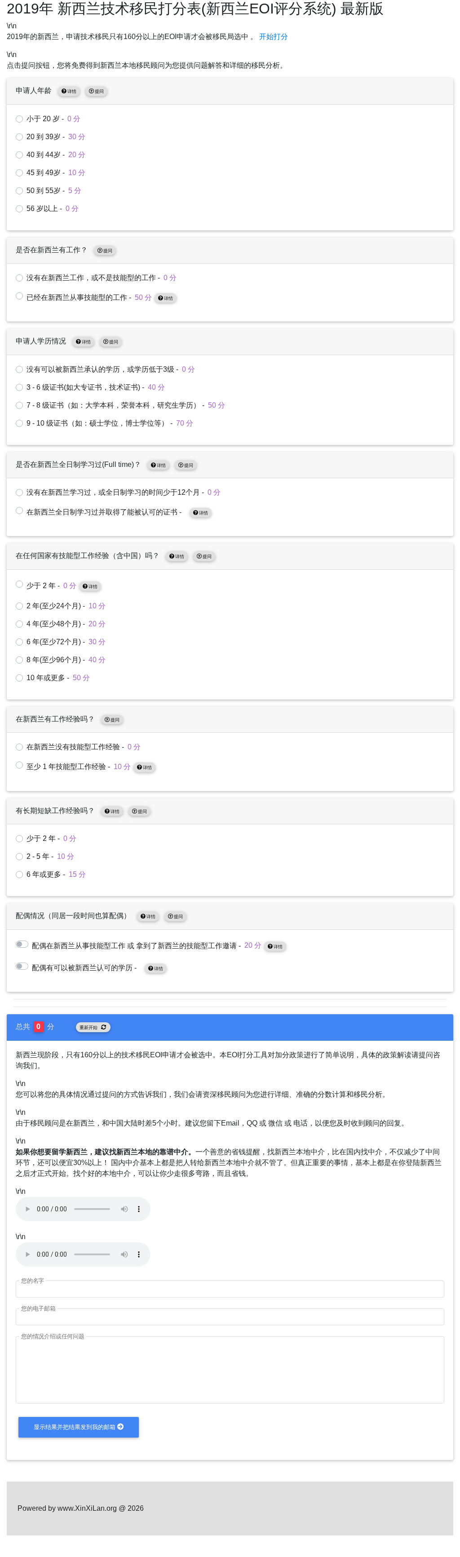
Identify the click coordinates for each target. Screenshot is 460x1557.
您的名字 (32, 1281)
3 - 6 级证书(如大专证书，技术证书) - (96, 387)
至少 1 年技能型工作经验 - (89, 766)
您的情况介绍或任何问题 (52, 1336)
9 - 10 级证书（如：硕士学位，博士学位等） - (110, 423)
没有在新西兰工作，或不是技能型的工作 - (102, 277)
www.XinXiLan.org (87, 1508)
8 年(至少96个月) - (66, 660)
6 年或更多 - (56, 874)
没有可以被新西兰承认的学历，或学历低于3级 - (111, 369)
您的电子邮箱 (38, 1309)
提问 (99, 91)
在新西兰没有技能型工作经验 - (84, 747)
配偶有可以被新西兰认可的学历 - (97, 968)
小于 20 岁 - (53, 119)
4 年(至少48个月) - (66, 624)
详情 (71, 91)
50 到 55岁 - (54, 190)
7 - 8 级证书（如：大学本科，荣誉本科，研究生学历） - (126, 405)
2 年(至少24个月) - (66, 606)
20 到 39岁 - (56, 137)
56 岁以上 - (53, 208)
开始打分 (273, 36)
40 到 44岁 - (56, 154)
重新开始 (88, 1027)
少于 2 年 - (62, 585)
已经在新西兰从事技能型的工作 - (100, 297)
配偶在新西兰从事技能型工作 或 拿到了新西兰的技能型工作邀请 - (157, 945)
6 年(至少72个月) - (66, 642)
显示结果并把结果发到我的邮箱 (74, 1427)
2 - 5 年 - (50, 856)
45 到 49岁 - (56, 172)
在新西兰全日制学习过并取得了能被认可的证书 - (117, 512)
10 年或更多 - (58, 678)
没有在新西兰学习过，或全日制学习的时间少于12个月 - (124, 492)
